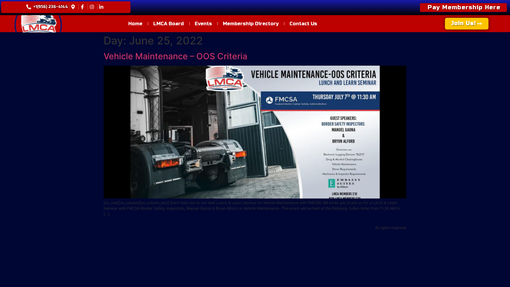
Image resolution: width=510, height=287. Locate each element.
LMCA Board (168, 24)
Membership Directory (251, 24)
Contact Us (303, 24)
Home (135, 24)
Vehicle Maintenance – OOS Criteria (175, 56)
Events (203, 24)
